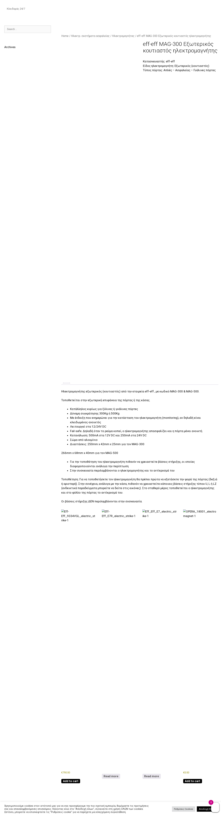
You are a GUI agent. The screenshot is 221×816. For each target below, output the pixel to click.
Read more (111, 776)
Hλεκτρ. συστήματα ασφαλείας (90, 36)
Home (65, 36)
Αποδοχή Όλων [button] (207, 809)
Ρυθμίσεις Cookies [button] (183, 809)
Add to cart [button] (70, 781)
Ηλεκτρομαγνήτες (123, 36)
